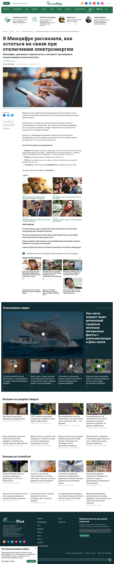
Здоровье (35, 9)
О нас (60, 518)
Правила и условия (90, 553)
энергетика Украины (8, 125)
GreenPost (50, 170)
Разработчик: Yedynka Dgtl (104, 553)
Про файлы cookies (7, 561)
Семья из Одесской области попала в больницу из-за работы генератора (51, 247)
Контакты (61, 522)
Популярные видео (16, 308)
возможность (51, 165)
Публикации (17, 9)
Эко (27, 9)
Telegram (74, 253)
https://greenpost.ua (92, 558)
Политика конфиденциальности (74, 553)
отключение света (8, 121)
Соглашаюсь (31, 561)
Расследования (80, 9)
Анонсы (68, 9)
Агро (52, 9)
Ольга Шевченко (9, 64)
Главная (5, 31)
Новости (6, 9)
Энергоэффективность (28, 31)
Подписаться (84, 535)
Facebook (46, 253)
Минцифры (6, 128)
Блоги (59, 9)
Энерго (44, 9)
